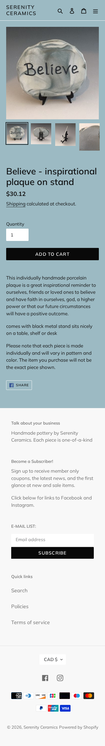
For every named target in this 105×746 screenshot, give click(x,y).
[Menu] (95, 10)
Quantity (15, 224)
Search (19, 590)
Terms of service (30, 622)
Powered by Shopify (78, 727)
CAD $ (51, 659)
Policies (20, 606)
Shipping (15, 204)
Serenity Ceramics (21, 10)
